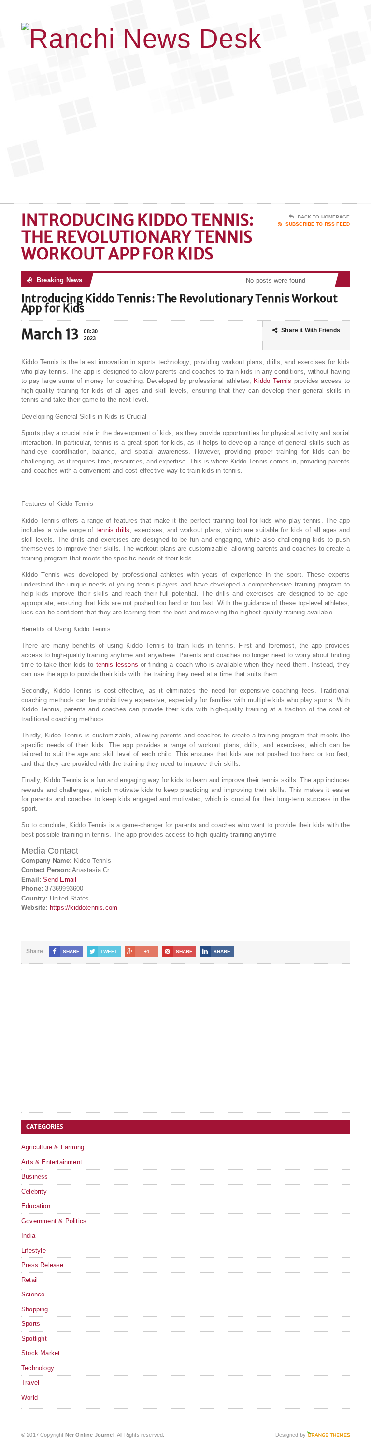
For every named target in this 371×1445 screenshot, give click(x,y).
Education (35, 1206)
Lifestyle (33, 1250)
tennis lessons (117, 664)
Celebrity (34, 1191)
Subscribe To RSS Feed (317, 224)
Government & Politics (53, 1221)
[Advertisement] (280, 125)
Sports (30, 1323)
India (28, 1235)
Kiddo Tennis (272, 380)
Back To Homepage (324, 216)
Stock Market (40, 1353)
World (29, 1397)
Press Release (42, 1264)
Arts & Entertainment (51, 1162)
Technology (37, 1368)
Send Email (59, 879)
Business (34, 1176)
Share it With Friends (310, 330)
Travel (30, 1382)
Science (32, 1294)
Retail (29, 1279)
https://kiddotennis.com (84, 907)
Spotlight (34, 1338)
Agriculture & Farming (52, 1147)
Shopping (34, 1309)
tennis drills (113, 529)
